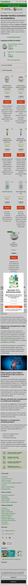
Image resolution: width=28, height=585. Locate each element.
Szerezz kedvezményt (13, 307)
